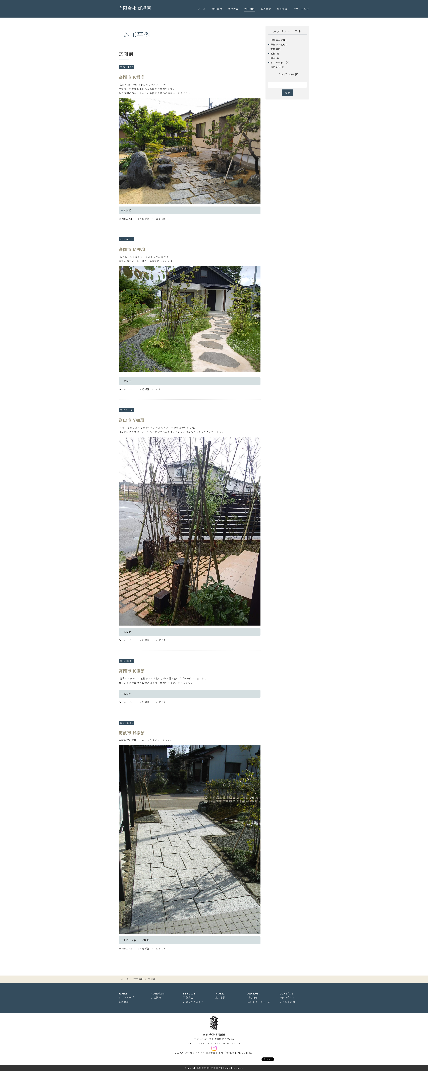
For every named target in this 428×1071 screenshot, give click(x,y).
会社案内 (217, 9)
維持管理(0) (277, 67)
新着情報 (266, 9)
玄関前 (127, 210)
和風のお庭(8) (279, 40)
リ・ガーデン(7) (280, 62)
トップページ (126, 997)
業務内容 (233, 9)
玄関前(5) (276, 49)
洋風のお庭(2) (279, 44)
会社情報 (156, 997)
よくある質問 (287, 1002)
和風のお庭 (130, 940)
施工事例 (249, 9)
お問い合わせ (301, 9)
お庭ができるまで (193, 1002)
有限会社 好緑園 (135, 8)
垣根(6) (275, 53)
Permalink (125, 218)
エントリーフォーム (259, 1002)
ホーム (202, 9)
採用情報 (282, 9)
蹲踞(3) (275, 58)
